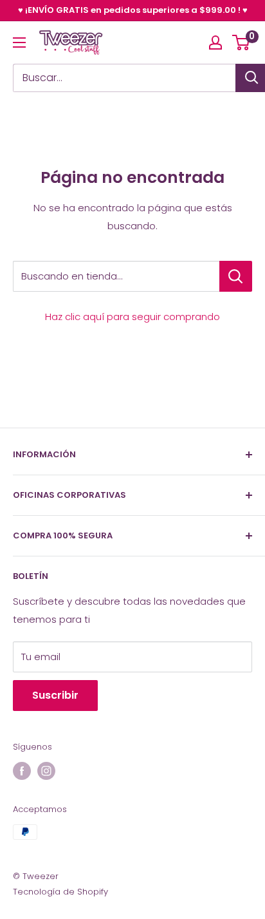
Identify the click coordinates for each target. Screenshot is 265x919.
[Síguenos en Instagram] (46, 771)
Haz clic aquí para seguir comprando (132, 316)
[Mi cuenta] (215, 42)
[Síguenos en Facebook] (22, 771)
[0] (241, 42)
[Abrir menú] (19, 42)
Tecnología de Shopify (60, 892)
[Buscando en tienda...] (235, 276)
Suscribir (55, 695)
